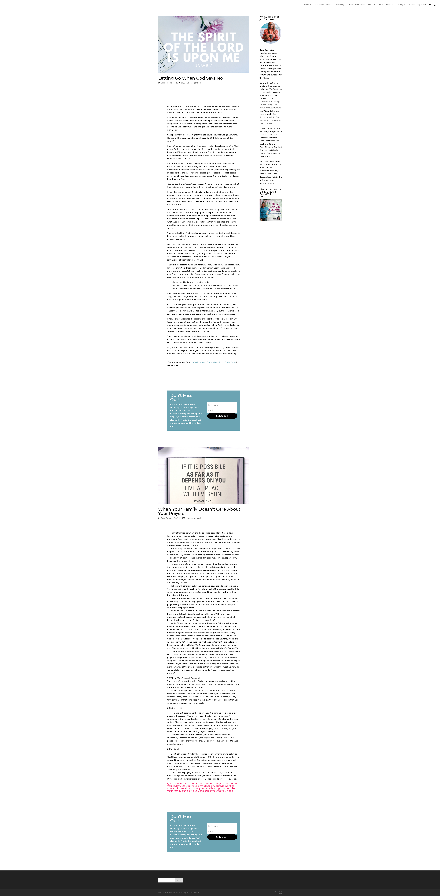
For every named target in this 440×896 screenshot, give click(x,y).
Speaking (340, 5)
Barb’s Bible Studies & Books (361, 5)
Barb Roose (166, 83)
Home (306, 5)
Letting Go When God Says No (190, 78)
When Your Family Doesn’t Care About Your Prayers (199, 511)
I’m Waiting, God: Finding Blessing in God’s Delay (213, 362)
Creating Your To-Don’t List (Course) (411, 5)
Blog (381, 5)
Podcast (389, 5)
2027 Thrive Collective (323, 5)
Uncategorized (194, 83)
